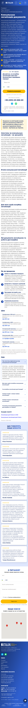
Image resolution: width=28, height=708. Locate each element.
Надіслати (14, 601)
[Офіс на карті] (16, 2)
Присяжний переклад (6, 677)
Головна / (4, 8)
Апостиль (3, 674)
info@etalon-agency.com (7, 697)
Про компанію (4, 667)
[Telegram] (12, 103)
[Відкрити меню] (2, 2)
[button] (4, 87)
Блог (2, 663)
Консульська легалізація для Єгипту (11, 417)
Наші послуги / (5, 10)
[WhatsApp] (16, 103)
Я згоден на (12, 597)
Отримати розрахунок (14, 91)
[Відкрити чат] (25, 701)
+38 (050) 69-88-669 (9, 689)
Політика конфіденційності (14, 597)
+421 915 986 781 (12, 691)
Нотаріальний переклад (7, 675)
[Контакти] (25, 2)
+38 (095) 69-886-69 (14, 100)
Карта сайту (24, 705)
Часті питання (3, 705)
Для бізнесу (4, 665)
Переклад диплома (6, 682)
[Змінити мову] (20, 3)
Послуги (3, 660)
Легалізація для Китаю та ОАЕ (9, 414)
